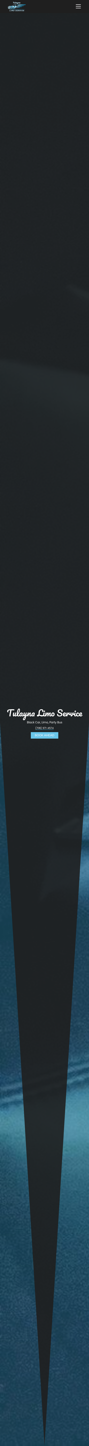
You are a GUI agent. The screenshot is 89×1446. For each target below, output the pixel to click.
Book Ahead (44, 735)
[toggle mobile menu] (78, 6)
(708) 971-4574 (44, 728)
